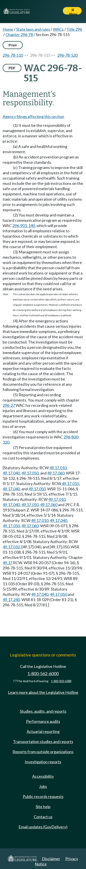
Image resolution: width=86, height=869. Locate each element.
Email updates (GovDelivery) (43, 826)
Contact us (43, 816)
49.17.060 (55, 473)
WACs (58, 29)
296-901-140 (23, 225)
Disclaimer (51, 858)
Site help (43, 806)
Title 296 (74, 29)
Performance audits (43, 721)
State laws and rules (33, 29)
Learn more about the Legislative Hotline (43, 692)
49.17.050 (30, 473)
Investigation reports (43, 761)
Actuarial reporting (43, 731)
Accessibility (43, 776)
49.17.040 (11, 473)
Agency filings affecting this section (33, 116)
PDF (12, 68)
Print (13, 45)
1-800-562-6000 (43, 673)
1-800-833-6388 (61, 681)
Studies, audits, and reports (43, 711)
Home (8, 29)
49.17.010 (58, 467)
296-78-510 (13, 55)
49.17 (7, 562)
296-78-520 (67, 55)
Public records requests (43, 796)
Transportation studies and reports (43, 741)
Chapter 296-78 (19, 34)
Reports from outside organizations (43, 751)
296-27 (9, 405)
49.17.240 (11, 599)
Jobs (43, 786)
